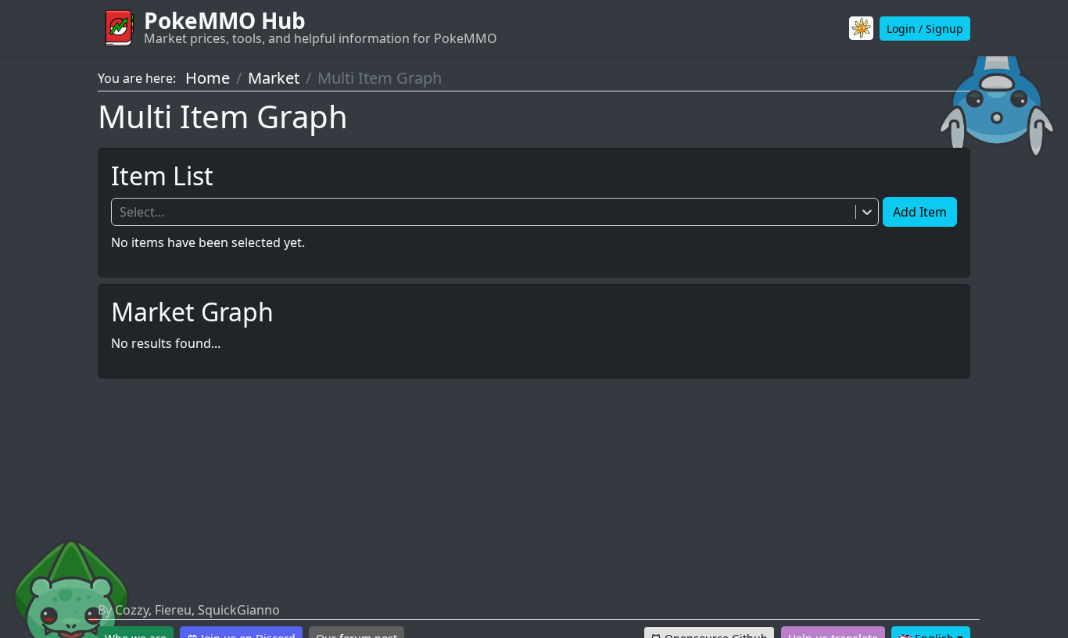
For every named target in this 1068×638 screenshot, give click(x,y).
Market (273, 77)
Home (207, 77)
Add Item (920, 211)
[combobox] (121, 211)
